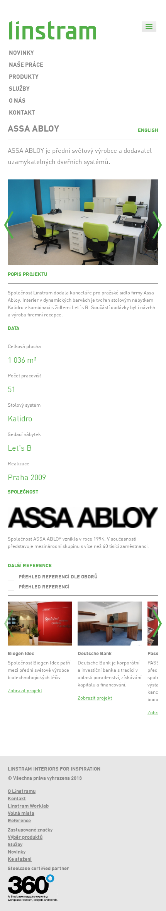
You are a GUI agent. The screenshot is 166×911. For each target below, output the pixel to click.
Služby (15, 844)
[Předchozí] (9, 225)
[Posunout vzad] (9, 623)
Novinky (16, 852)
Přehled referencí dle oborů (58, 577)
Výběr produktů (25, 837)
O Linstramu (22, 791)
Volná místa (21, 813)
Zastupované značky (30, 830)
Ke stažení (20, 859)
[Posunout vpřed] (157, 623)
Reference (19, 820)
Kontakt (17, 798)
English (148, 130)
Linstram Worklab (28, 806)
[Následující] (157, 225)
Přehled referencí (44, 587)
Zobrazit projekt (25, 690)
